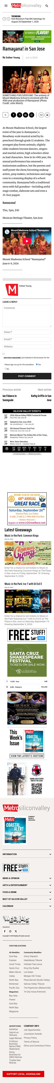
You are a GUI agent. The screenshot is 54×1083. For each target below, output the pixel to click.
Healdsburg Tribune (33, 960)
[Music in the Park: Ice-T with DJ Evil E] (28, 601)
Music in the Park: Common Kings (22, 535)
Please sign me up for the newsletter (19, 365)
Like (45, 681)
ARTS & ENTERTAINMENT (15, 885)
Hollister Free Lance (33, 964)
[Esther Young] (11, 290)
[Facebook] (13, 115)
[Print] (47, 115)
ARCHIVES (31, 818)
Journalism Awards (33, 1034)
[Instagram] (10, 931)
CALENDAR (8, 906)
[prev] (4, 18)
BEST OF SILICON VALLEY (15, 899)
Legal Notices (15, 1038)
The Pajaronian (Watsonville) (37, 988)
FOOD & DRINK (10, 892)
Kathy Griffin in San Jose (41, 398)
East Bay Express (13, 958)
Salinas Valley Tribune (34, 984)
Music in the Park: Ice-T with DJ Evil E (23, 584)
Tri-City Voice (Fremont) (35, 992)
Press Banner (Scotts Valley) (37, 980)
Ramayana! (9, 202)
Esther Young (13, 57)
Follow (44, 687)
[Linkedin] (25, 115)
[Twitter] (19, 115)
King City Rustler (31, 968)
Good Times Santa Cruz (14, 966)
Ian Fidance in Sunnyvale (10, 398)
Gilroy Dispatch (31, 956)
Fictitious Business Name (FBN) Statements (14, 1045)
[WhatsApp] (31, 115)
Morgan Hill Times (32, 976)
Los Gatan (28, 972)
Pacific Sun (14, 988)
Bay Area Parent (13, 997)
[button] (46, 6)
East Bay (13, 1003)
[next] (8, 18)
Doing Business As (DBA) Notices (15, 1054)
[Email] (40, 115)
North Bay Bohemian (14, 982)
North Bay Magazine (13, 1009)
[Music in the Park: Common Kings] (28, 553)
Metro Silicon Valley (15, 974)
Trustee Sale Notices (14, 1061)
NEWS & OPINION (11, 878)
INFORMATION (10, 854)
